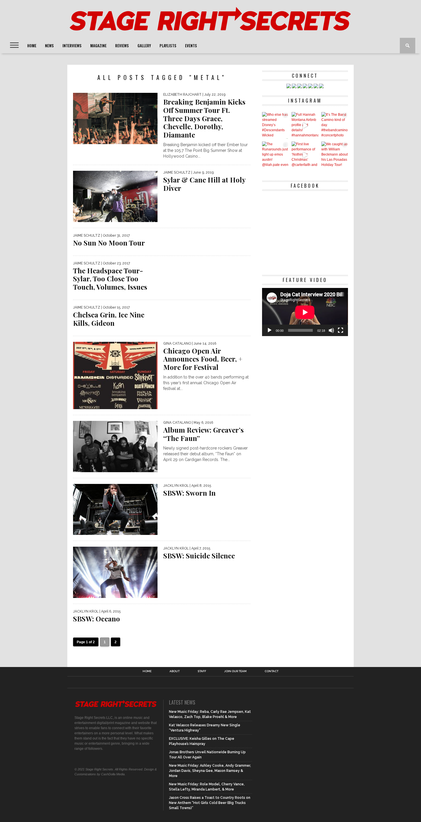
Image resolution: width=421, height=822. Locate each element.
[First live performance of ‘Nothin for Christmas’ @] (305, 155)
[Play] (269, 330)
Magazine (98, 45)
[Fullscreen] (340, 330)
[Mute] (331, 330)
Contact (271, 671)
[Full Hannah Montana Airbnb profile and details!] (305, 125)
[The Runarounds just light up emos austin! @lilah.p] (275, 155)
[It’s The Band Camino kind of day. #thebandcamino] (334, 125)
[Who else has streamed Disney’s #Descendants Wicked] (275, 125)
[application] (305, 312)
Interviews (72, 45)
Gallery (144, 45)
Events (191, 45)
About (175, 671)
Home (31, 45)
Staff (202, 671)
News (49, 45)
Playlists (168, 45)
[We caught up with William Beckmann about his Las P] (334, 155)
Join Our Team (235, 671)
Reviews (122, 45)
